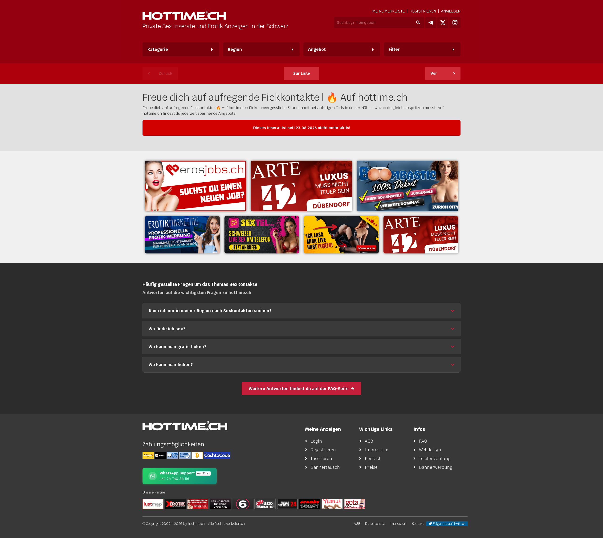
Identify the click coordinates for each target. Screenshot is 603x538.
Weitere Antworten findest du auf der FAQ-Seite (299, 388)
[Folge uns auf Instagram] (454, 22)
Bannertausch (325, 467)
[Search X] (220, 503)
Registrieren (423, 11)
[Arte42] (301, 186)
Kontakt (373, 458)
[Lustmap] (153, 503)
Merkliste (388, 11)
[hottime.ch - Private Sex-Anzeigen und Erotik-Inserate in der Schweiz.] (184, 16)
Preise (371, 467)
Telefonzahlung (435, 458)
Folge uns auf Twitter (448, 524)
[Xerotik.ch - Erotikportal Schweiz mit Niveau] (175, 503)
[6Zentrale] (242, 503)
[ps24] (287, 503)
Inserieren (321, 458)
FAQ (423, 441)
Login (316, 441)
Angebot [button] (317, 49)
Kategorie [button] (157, 49)
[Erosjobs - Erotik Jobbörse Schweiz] (195, 186)
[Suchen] (418, 22)
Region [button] (235, 49)
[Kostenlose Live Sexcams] (341, 234)
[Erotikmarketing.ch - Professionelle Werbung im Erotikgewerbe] (182, 234)
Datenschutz (375, 524)
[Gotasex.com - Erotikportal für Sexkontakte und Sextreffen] (354, 503)
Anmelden (450, 11)
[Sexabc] (309, 503)
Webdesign (430, 449)
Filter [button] (394, 49)
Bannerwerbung (435, 467)
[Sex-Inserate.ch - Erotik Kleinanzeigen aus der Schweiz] (265, 503)
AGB (369, 441)
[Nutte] (332, 503)
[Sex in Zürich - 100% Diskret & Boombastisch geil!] (407, 186)
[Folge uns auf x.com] (442, 22)
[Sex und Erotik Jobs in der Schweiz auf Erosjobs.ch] (197, 503)
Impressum (376, 449)
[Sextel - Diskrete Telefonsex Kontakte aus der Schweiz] (261, 234)
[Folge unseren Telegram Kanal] (430, 22)
